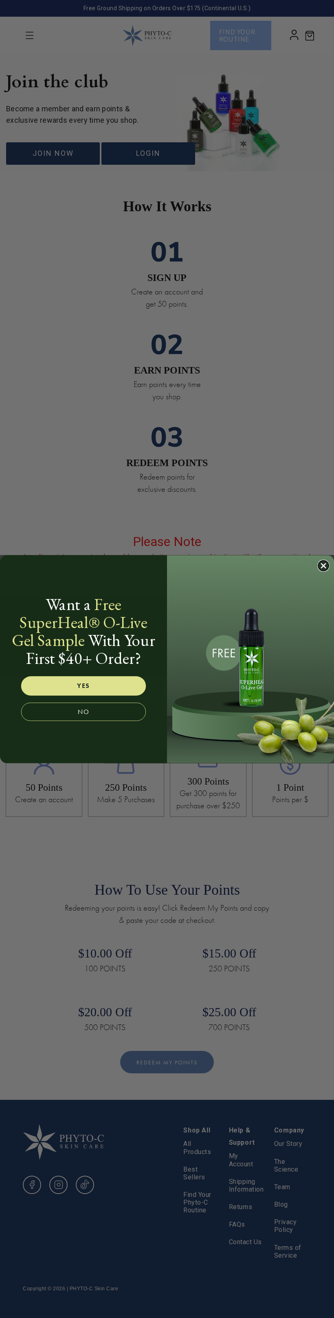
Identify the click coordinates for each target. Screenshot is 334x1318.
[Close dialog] (323, 565)
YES (83, 685)
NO (83, 712)
